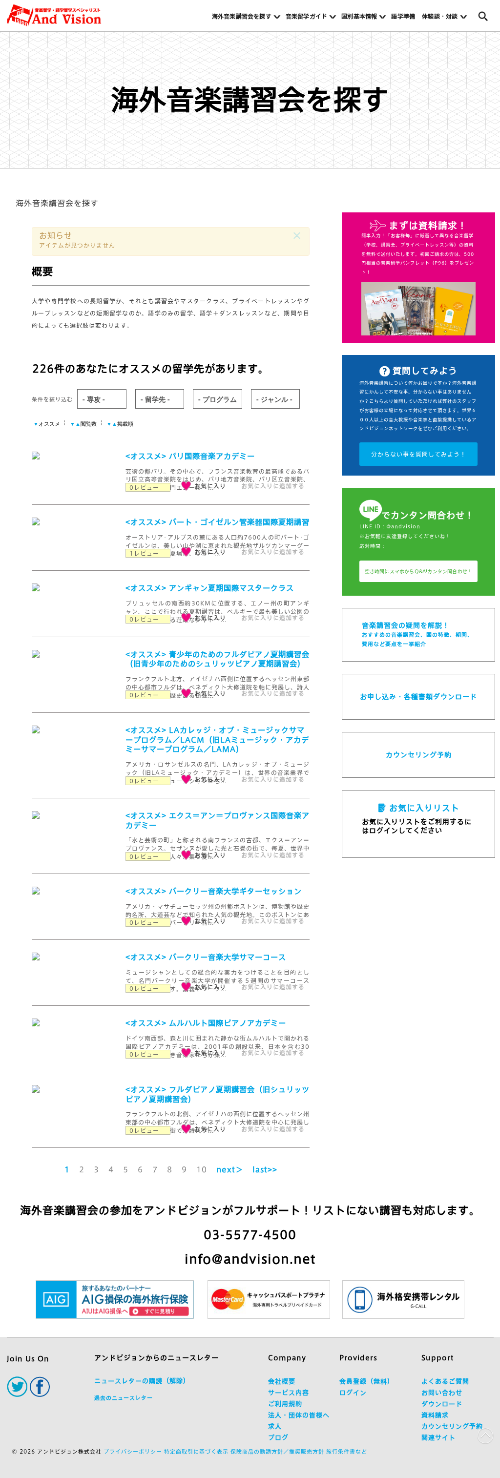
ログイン (353, 1393)
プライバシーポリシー (133, 1451)
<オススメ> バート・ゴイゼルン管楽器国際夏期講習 (217, 522)
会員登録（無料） (366, 1381)
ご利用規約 (285, 1404)
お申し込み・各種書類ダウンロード (418, 696)
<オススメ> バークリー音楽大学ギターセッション (213, 891)
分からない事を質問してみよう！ (418, 454)
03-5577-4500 (250, 1235)
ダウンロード (441, 1404)
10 (201, 1169)
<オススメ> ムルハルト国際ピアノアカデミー (205, 1023)
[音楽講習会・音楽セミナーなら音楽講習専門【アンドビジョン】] (54, 15)
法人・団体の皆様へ (299, 1415)
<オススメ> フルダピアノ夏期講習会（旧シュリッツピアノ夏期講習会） (217, 1094)
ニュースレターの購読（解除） (142, 1381)
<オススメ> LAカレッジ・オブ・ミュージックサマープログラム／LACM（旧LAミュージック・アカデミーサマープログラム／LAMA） (217, 740)
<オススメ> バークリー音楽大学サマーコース (205, 957)
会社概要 (281, 1381)
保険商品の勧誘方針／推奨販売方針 (277, 1451)
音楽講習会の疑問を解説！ (417, 634)
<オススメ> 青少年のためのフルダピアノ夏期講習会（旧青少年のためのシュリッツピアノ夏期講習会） (217, 659)
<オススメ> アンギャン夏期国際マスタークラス (209, 588)
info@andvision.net (250, 1259)
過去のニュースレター (123, 1397)
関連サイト (438, 1438)
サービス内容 (288, 1393)
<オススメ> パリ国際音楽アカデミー (190, 456)
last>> (264, 1169)
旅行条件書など (346, 1451)
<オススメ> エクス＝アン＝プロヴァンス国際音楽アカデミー (217, 820)
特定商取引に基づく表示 (196, 1451)
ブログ (278, 1438)
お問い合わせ (441, 1393)
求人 (275, 1426)
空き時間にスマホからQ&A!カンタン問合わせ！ (419, 571)
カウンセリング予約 (419, 754)
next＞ (229, 1169)
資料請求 (435, 1415)
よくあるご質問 (445, 1381)
